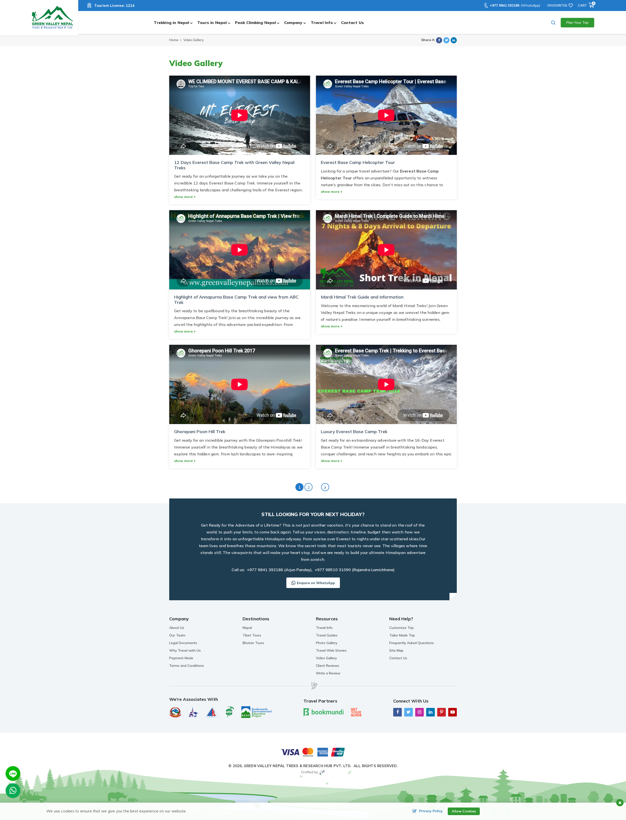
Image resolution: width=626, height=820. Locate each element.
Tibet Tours (252, 635)
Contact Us (352, 22)
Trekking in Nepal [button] (171, 22)
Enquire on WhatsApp (316, 583)
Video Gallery (326, 658)
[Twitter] (408, 712)
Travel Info (324, 627)
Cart (586, 5)
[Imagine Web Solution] (322, 772)
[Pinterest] (441, 712)
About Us (176, 627)
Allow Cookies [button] (464, 811)
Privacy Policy (431, 811)
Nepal (247, 627)
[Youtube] (452, 712)
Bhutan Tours (253, 643)
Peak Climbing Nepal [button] (255, 22)
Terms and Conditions (186, 665)
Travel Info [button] (322, 22)
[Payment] (313, 752)
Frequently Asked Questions (411, 643)
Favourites (557, 5)
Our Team (177, 635)
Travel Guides (326, 635)
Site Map (396, 650)
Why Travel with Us (185, 650)
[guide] (356, 712)
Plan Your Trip (577, 22)
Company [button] (293, 22)
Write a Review (328, 673)
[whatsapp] (13, 792)
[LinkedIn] (430, 712)
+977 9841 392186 (515, 5)
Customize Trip (401, 627)
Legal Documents (183, 643)
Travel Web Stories (331, 650)
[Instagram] (419, 712)
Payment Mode (181, 658)
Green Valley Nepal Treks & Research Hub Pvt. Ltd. (297, 765)
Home (173, 40)
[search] (553, 22)
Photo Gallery (326, 643)
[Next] (325, 487)
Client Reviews (327, 665)
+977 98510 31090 (333, 569)
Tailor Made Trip (402, 635)
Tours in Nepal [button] (212, 22)
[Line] (13, 773)
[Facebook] (397, 712)
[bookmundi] (323, 712)
